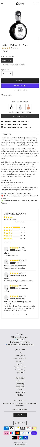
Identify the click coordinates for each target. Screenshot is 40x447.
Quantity (5, 70)
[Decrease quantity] (3, 73)
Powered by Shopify (20, 444)
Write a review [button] (20, 222)
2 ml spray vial (7, 60)
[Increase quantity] (10, 73)
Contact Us (21, 340)
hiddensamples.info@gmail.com (23, 344)
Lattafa (9, 180)
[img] (14, 248)
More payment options (20, 90)
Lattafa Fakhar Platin (15, 124)
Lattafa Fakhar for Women (17, 127)
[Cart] (38, 3)
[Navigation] (2, 3)
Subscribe (20, 415)
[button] (8, 227)
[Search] (34, 3)
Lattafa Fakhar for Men (16, 122)
